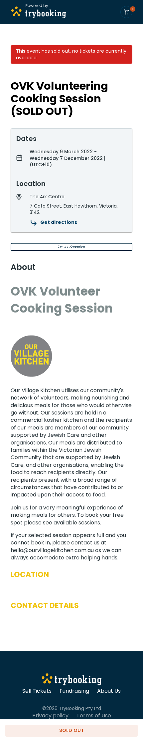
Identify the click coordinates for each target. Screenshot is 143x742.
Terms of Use (93, 715)
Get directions (58, 222)
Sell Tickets (37, 691)
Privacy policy (50, 715)
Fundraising (74, 691)
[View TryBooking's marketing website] (72, 680)
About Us (109, 691)
